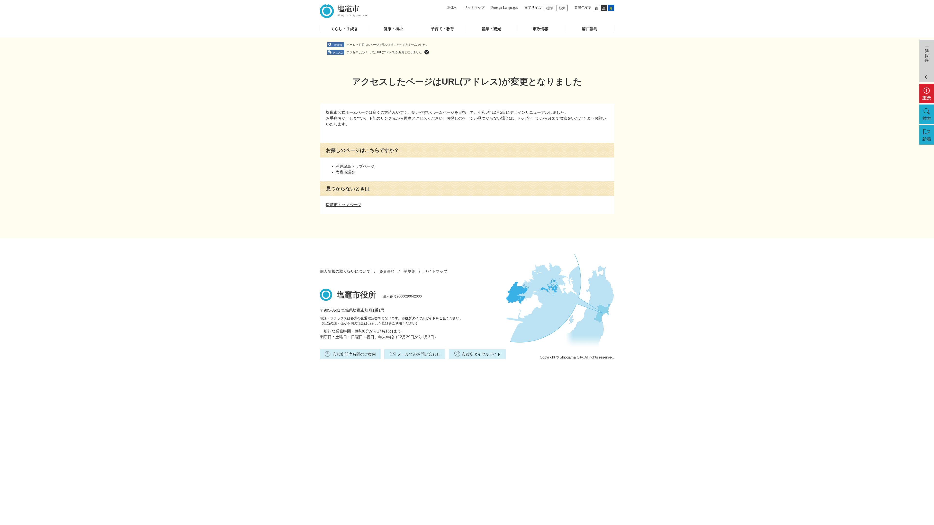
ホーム (351, 44)
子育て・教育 (442, 29)
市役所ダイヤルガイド (419, 318)
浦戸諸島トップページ (355, 166)
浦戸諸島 (589, 29)
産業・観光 (491, 29)
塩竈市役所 (356, 294)
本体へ (452, 7)
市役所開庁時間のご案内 (354, 354)
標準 (549, 8)
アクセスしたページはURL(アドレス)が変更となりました (384, 52)
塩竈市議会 (345, 172)
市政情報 (540, 29)
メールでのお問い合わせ (418, 354)
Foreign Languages (504, 7)
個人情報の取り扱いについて (345, 271)
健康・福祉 (393, 29)
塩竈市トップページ (343, 205)
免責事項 (387, 271)
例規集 (409, 271)
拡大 (562, 8)
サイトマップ (474, 7)
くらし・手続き (344, 29)
